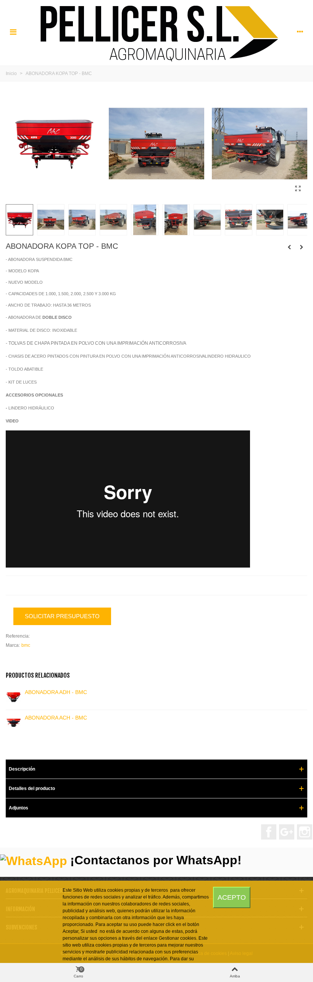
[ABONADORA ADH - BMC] (13, 697)
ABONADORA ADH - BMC (56, 692)
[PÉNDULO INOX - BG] (289, 247)
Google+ (286, 832)
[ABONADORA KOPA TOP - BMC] (297, 188)
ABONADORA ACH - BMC (56, 718)
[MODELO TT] (301, 247)
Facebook (268, 832)
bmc (25, 645)
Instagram (304, 832)
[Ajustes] (300, 32)
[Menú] (13, 32)
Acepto (232, 897)
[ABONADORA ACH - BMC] (13, 722)
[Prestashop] (157, 32)
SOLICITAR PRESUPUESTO (62, 616)
